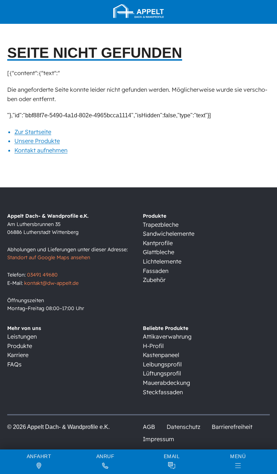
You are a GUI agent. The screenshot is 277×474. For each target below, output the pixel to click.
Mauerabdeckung (166, 382)
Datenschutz (183, 426)
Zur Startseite (32, 131)
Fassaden (155, 270)
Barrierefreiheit (232, 426)
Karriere (17, 354)
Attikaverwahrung (167, 336)
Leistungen (22, 336)
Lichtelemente (162, 261)
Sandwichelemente (168, 233)
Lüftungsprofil (162, 373)
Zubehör (154, 279)
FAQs (14, 364)
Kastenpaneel (161, 354)
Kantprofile (158, 243)
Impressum (158, 439)
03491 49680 (42, 274)
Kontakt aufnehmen (40, 150)
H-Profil (153, 345)
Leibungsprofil (162, 364)
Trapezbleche (161, 224)
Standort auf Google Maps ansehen (48, 257)
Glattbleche (158, 252)
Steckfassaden (163, 392)
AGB (149, 426)
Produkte (19, 345)
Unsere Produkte (37, 140)
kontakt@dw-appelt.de (51, 283)
